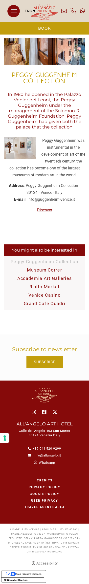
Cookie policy (44, 494)
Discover (44, 210)
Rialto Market (44, 286)
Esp (30, 28)
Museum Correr (44, 270)
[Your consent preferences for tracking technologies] (4, 438)
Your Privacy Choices (29, 573)
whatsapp (82, 11)
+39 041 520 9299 (73, 11)
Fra (30, 24)
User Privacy (44, 500)
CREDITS (44, 480)
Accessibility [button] (47, 563)
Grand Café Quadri (44, 303)
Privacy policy (44, 487)
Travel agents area (44, 507)
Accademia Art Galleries (44, 278)
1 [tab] (44, 58)
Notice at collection (15, 580)
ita (30, 19)
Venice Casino (44, 295)
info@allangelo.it (64, 11)
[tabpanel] (44, 51)
